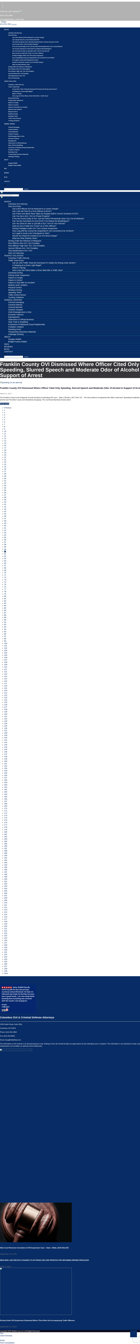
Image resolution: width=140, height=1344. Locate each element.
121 (5, 693)
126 (5, 705)
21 (5, 457)
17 (5, 448)
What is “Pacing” (17, 93)
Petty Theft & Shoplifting (15, 145)
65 (5, 561)
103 (5, 650)
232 (5, 954)
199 (5, 877)
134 (5, 723)
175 (5, 820)
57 (5, 542)
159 (5, 782)
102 (5, 648)
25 (5, 467)
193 (5, 863)
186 (5, 846)
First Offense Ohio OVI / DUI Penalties (19, 69)
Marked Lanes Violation (15, 109)
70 (5, 573)
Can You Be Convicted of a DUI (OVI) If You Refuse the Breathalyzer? (32, 49)
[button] (5, 186)
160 (5, 785)
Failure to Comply (13, 103)
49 (5, 523)
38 (5, 497)
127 (5, 707)
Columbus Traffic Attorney (16, 84)
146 (5, 752)
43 (5, 509)
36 (5, 493)
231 (5, 952)
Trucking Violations (14, 121)
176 (5, 822)
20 (5, 455)
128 (5, 709)
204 (5, 888)
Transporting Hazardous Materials (18, 154)
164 (5, 794)
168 (5, 804)
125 (5, 702)
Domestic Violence (13, 138)
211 (5, 905)
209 (5, 900)
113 (5, 674)
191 (5, 858)
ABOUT (6, 160)
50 (5, 526)
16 (5, 445)
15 (5, 443)
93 (5, 627)
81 (5, 599)
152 (5, 766)
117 (5, 683)
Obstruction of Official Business (17, 143)
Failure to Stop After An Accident (17, 107)
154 (5, 771)
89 (5, 617)
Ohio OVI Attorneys (14, 78)
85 (5, 608)
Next (6, 973)
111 (5, 669)
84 (5, 606)
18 (5, 450)
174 (5, 818)
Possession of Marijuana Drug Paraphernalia (21, 147)
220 (5, 926)
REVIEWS (6, 173)
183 (5, 839)
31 (5, 481)
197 (5, 872)
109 (5, 665)
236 (5, 964)
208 (5, 898)
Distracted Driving (13, 98)
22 (5, 460)
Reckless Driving (13, 114)
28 (5, 474)
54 (5, 535)
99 (5, 641)
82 (5, 601)
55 (5, 537)
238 (5, 969)
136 (5, 728)
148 (5, 756)
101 (5, 646)
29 (5, 476)
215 (5, 914)
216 (5, 917)
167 (5, 801)
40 (5, 502)
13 (5, 438)
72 (5, 577)
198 (5, 874)
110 (5, 667)
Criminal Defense (13, 129)
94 (5, 629)
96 (5, 634)
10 (5, 431)
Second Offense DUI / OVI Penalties (18, 73)
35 (5, 490)
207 (5, 896)
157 (5, 778)
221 (5, 929)
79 (5, 594)
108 (5, 662)
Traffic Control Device (14, 118)
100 (5, 643)
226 (5, 940)
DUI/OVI (6, 29)
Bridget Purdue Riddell (14, 165)
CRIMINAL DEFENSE (9, 124)
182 (5, 837)
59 (5, 547)
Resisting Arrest (13, 152)
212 (5, 907)
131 (5, 716)
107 (5, 660)
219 (5, 924)
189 (5, 853)
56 (5, 540)
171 (5, 811)
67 (5, 566)
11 (5, 434)
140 (5, 738)
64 (5, 558)
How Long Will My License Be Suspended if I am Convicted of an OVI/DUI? (33, 58)
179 (5, 830)
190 (5, 855)
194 (5, 865)
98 (5, 639)
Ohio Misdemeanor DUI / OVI (16, 76)
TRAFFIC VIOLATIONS (10, 81)
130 (5, 714)
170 (5, 808)
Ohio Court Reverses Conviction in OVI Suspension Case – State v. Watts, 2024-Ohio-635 (34, 1248)
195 (5, 867)
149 (5, 759)
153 (5, 768)
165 (5, 797)
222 (5, 931)
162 (5, 789)
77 (5, 589)
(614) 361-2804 (6, 15)
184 (5, 841)
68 (5, 568)
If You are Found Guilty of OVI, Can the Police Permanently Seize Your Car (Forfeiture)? (37, 46)
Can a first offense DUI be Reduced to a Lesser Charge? (28, 37)
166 (5, 799)
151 (5, 764)
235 (5, 962)
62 (5, 554)
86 (5, 610)
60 (5, 549)
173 (5, 815)
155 (5, 773)
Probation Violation (14, 150)
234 (5, 959)
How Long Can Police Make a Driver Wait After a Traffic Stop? (30, 96)
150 (5, 761)
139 (5, 735)
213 (5, 910)
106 (5, 657)
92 (5, 624)
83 (5, 603)
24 (5, 464)
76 (5, 587)
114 (5, 676)
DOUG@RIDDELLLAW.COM (12, 19)
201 (5, 881)
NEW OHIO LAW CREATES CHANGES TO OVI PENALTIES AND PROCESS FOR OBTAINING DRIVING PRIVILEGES (44, 1260)
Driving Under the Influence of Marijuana (20, 67)
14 (5, 441)
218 (5, 921)
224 (5, 936)
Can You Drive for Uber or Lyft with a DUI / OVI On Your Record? (30, 51)
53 (5, 533)
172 (5, 813)
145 (5, 749)
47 (5, 519)
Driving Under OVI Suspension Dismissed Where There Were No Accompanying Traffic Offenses (37, 1320)
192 (5, 860)
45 (5, 514)
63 (5, 556)
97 (5, 636)
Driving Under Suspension (15, 100)
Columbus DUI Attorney (15, 33)
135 (5, 726)
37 (5, 495)
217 (5, 919)
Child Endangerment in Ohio (16, 136)
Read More (4, 404)
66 (5, 563)
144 (5, 747)
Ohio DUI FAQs (12, 35)
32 (5, 483)
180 (5, 832)
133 (5, 721)
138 (5, 733)
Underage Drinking (13, 156)
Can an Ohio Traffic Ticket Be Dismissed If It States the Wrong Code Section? (34, 89)
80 (5, 596)
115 (5, 679)
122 (5, 695)
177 (5, 825)
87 (5, 613)
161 (5, 787)
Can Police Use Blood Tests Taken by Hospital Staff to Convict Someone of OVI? (35, 42)
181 (5, 834)
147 (5, 754)
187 (5, 848)
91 (5, 622)
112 (5, 672)
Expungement (12, 141)
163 (5, 792)
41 (5, 504)
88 (5, 615)
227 (5, 943)
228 (5, 945)
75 (5, 584)
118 (5, 686)
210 (5, 903)
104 (5, 653)
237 (5, 966)
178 (5, 827)
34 (5, 488)
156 (5, 775)
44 (5, 511)
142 (5, 742)
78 (5, 591)
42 (5, 507)
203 (5, 886)
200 (5, 879)
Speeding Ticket (13, 116)
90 (5, 620)
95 (5, 632)
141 (5, 740)
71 (5, 575)
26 (5, 469)
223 (5, 933)
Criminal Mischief (13, 132)
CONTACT (7, 181)
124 (5, 700)
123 (5, 698)
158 (5, 780)
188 (5, 851)
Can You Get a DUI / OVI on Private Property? (25, 44)
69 (5, 570)
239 (5, 971)
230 (5, 950)
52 (5, 530)
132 (5, 719)
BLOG (5, 177)
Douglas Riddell (12, 163)
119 (5, 688)
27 (5, 471)
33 (5, 486)
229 (5, 947)
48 (5, 521)
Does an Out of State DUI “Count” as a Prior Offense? (27, 53)
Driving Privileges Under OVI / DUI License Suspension (27, 55)
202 (5, 884)
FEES (5, 168)
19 (5, 453)
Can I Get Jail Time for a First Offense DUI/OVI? (25, 40)
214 (5, 912)
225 (5, 938)
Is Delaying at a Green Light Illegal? (22, 91)
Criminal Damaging (13, 127)
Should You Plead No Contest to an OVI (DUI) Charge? (27, 62)
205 (5, 891)
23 (5, 462)
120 (5, 690)
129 (5, 712)
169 (5, 806)
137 (5, 731)
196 (5, 870)
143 (5, 745)
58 (5, 544)
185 (5, 844)
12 (5, 436)
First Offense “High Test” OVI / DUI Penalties (21, 71)
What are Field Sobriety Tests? (21, 64)
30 (5, 478)
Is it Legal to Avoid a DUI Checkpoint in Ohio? (25, 60)
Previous (7, 408)
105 (5, 655)
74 (5, 582)
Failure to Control (13, 105)
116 (5, 681)
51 (5, 528)
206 (5, 893)
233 (5, 957)
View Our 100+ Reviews (10, 11)
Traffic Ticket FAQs (13, 87)
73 (5, 580)
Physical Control (13, 112)
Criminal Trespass (13, 134)
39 (5, 500)
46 (5, 516)
